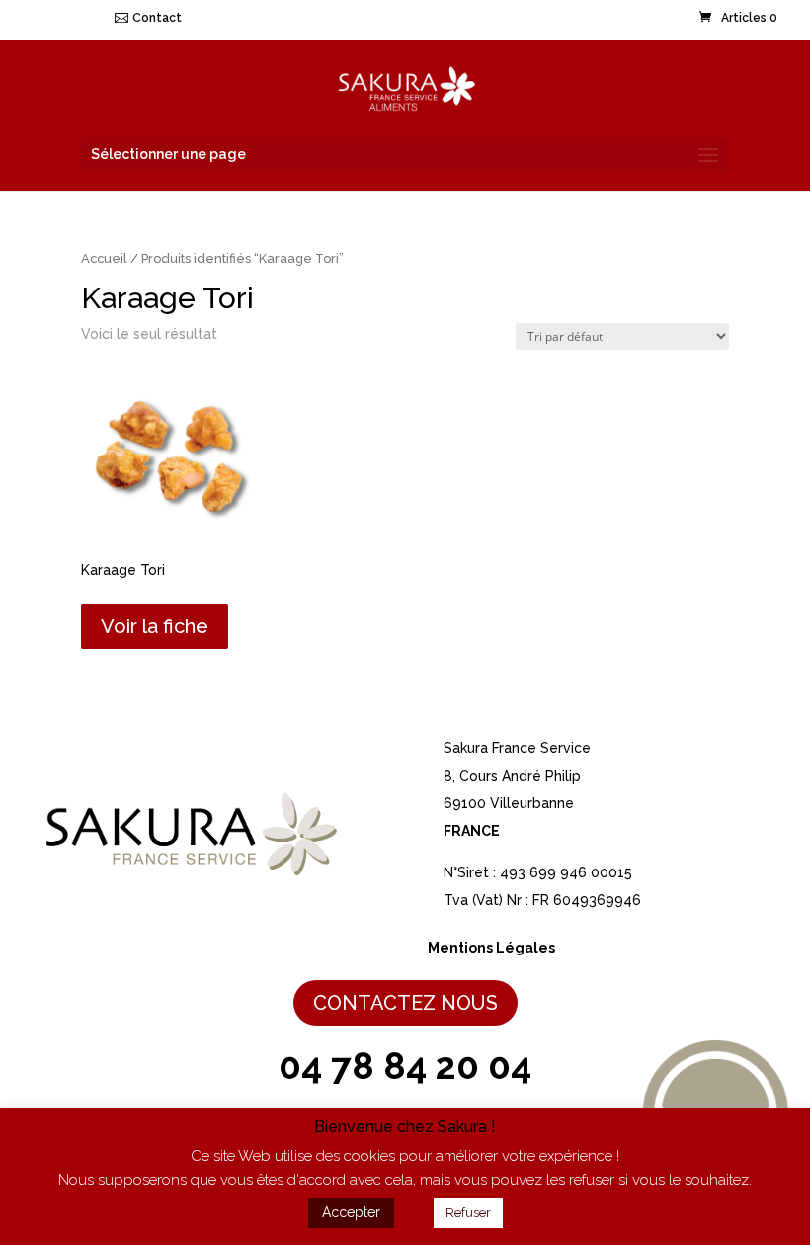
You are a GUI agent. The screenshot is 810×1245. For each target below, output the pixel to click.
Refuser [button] (468, 1212)
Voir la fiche (154, 626)
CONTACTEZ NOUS (405, 1003)
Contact (157, 18)
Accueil (104, 258)
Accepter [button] (351, 1212)
